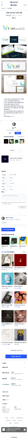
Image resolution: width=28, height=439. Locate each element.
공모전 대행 (16, 423)
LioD (2, 325)
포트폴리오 (3, 8)
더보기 (24, 252)
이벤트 (5, 400)
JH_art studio (4, 344)
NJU (13, 128)
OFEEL (15, 344)
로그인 (25, 5)
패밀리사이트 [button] (5, 367)
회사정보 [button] (4, 363)
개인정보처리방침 (20, 417)
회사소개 (6, 417)
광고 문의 (20, 420)
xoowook (3, 288)
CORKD (15, 306)
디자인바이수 (3, 306)
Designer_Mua (4, 269)
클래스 (10, 423)
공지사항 (12, 417)
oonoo (15, 269)
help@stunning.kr (17, 409)
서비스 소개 (4, 392)
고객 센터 (4, 403)
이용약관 (14, 420)
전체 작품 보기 (21, 136)
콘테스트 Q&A (5, 396)
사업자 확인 (8, 420)
